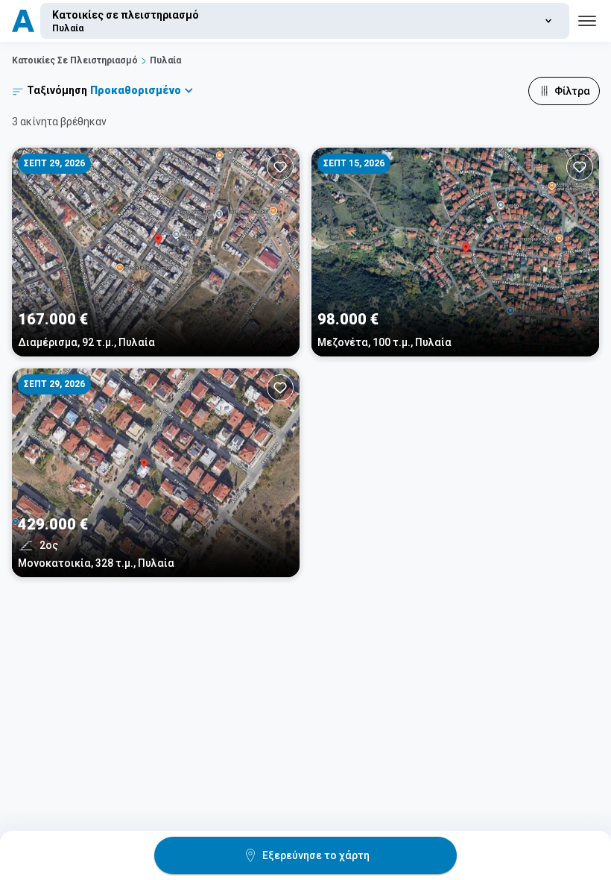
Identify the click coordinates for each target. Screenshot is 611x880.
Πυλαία (165, 60)
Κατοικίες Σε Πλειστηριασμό (75, 60)
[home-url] (23, 21)
